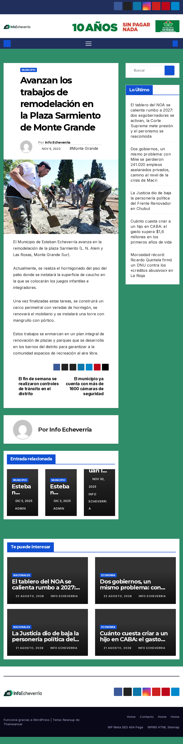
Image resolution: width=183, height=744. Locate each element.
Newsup (69, 720)
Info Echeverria (57, 142)
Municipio (29, 69)
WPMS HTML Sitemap (163, 727)
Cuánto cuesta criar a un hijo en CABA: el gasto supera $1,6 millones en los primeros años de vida (151, 231)
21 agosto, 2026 (30, 648)
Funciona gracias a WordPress (27, 720)
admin (20, 508)
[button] (167, 43)
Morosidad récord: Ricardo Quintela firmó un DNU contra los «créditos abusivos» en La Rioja (152, 265)
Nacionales (21, 575)
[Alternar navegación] (88, 43)
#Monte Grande (84, 148)
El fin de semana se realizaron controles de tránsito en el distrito (39, 386)
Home (131, 717)
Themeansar (13, 724)
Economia (108, 575)
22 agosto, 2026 (30, 596)
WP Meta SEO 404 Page (125, 727)
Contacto (147, 717)
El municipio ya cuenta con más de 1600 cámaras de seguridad (84, 386)
